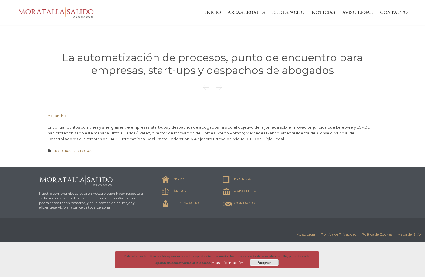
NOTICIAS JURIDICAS (72, 150)
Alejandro (57, 115)
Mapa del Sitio (409, 234)
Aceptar (264, 262)
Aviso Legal (306, 234)
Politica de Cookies (377, 234)
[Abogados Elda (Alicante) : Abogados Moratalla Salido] (56, 12)
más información (227, 262)
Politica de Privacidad (338, 234)
